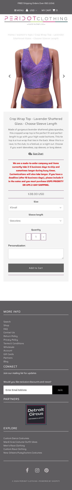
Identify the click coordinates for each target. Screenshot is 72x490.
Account (7, 350)
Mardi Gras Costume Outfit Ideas (20, 442)
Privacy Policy (10, 340)
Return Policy (10, 336)
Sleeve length (36, 215)
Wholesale (8, 347)
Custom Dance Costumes (16, 438)
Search (7, 322)
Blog (5, 361)
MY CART (50, 10)
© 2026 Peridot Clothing (24, 481)
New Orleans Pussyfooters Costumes (22, 453)
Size (36, 201)
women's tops (25, 34)
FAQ (5, 329)
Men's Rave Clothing (14, 445)
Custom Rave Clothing (14, 449)
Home (11, 34)
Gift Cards (8, 354)
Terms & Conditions (13, 343)
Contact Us (9, 332)
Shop (6, 325)
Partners (7, 358)
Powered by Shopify (49, 481)
